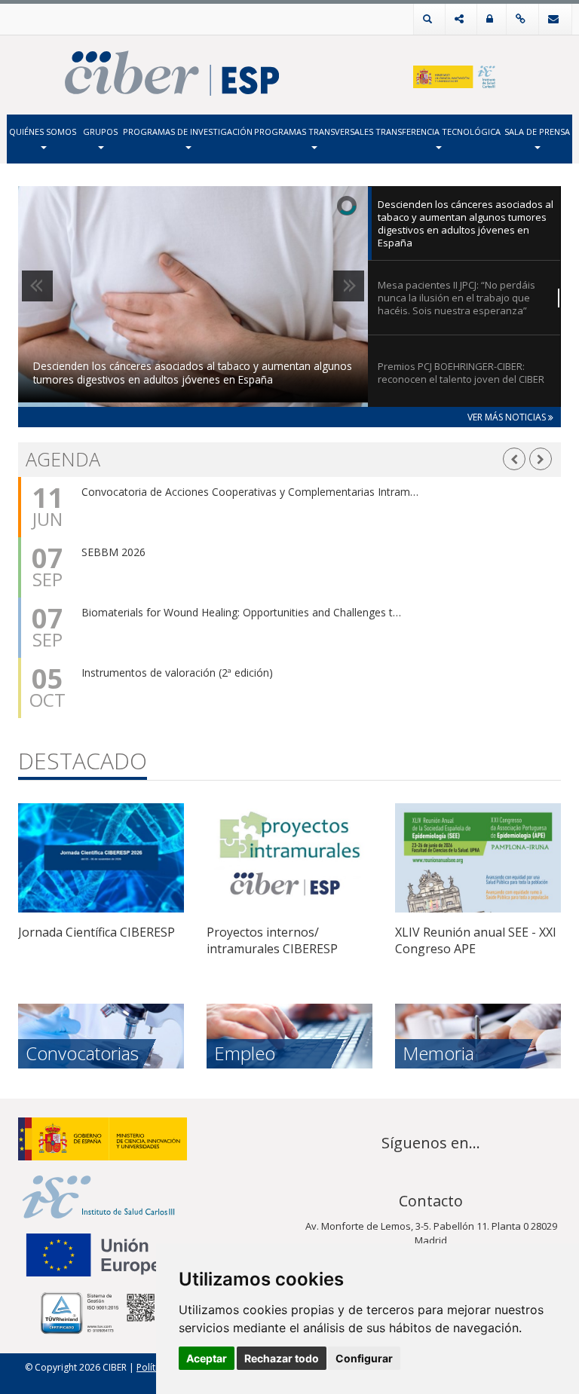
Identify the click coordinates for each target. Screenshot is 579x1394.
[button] (514, 459)
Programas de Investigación (188, 131)
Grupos (100, 131)
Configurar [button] (364, 1358)
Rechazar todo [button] (281, 1358)
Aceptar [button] (206, 1358)
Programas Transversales (313, 131)
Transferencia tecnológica (438, 131)
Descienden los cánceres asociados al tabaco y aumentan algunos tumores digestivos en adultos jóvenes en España (192, 373)
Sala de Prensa (537, 131)
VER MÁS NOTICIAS (507, 417)
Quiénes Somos (42, 131)
